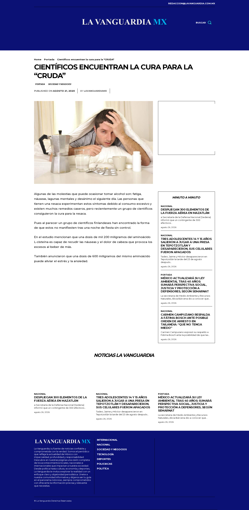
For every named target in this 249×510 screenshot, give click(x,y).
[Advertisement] (189, 127)
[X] (50, 3)
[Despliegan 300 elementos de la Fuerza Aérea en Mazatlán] (62, 376)
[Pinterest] (203, 91)
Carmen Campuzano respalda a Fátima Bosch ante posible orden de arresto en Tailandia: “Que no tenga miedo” (185, 321)
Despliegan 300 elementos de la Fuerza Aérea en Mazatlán (185, 211)
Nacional (167, 206)
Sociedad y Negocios (59, 84)
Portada (49, 59)
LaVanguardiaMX (95, 90)
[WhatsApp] (211, 91)
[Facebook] (34, 3)
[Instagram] (40, 3)
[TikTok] (45, 3)
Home (37, 59)
